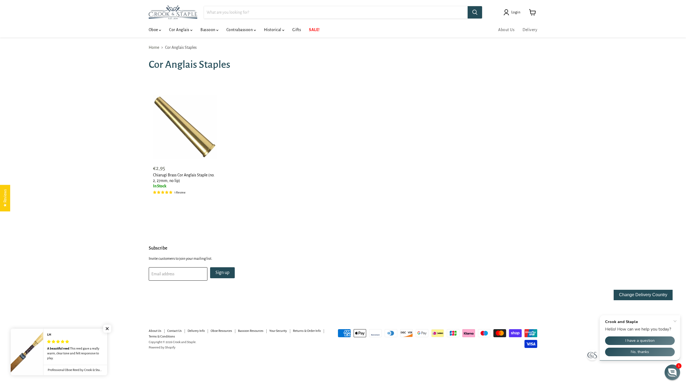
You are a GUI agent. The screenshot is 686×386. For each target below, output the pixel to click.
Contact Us (174, 331)
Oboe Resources (221, 331)
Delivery (530, 30)
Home (154, 47)
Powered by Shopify (162, 347)
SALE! (314, 30)
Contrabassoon (240, 30)
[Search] (475, 12)
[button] (107, 329)
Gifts (296, 30)
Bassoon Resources (250, 331)
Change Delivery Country (643, 294)
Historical (273, 30)
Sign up (222, 272)
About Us (506, 30)
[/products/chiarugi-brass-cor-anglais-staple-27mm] (185, 127)
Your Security (278, 331)
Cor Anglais (179, 30)
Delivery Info (196, 331)
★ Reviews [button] (5, 198)
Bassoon (208, 30)
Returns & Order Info (307, 331)
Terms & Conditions (162, 336)
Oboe (154, 30)
